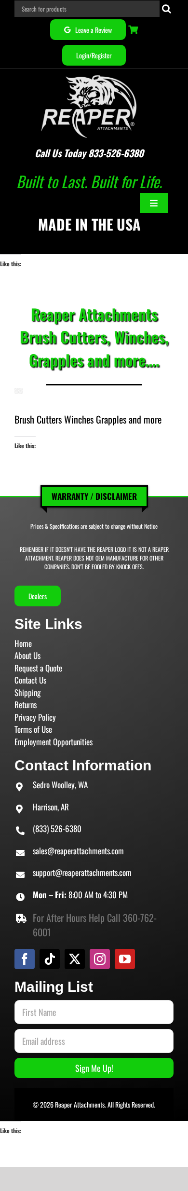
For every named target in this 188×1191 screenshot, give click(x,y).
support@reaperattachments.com (82, 872)
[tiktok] (50, 959)
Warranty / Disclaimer (94, 496)
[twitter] (75, 959)
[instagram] (100, 959)
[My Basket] (134, 30)
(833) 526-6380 (57, 828)
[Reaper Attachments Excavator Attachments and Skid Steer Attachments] (89, 73)
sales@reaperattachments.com (78, 851)
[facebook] (24, 959)
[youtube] (125, 959)
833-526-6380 (116, 153)
